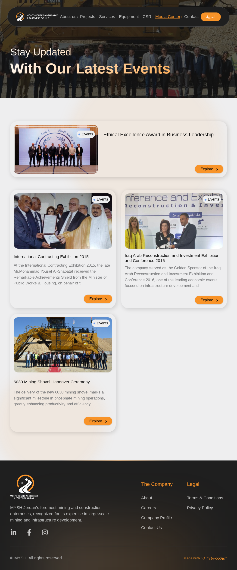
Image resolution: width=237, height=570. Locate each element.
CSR (147, 16)
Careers (148, 508)
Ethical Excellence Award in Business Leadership (158, 134)
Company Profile (156, 517)
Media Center (167, 16)
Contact (191, 16)
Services (107, 16)
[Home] (37, 16)
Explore (206, 169)
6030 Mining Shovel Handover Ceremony (52, 382)
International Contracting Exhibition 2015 (51, 256)
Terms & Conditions (205, 498)
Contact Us (151, 527)
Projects (87, 16)
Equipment (129, 16)
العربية (210, 17)
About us (68, 16)
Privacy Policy (200, 508)
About (146, 498)
